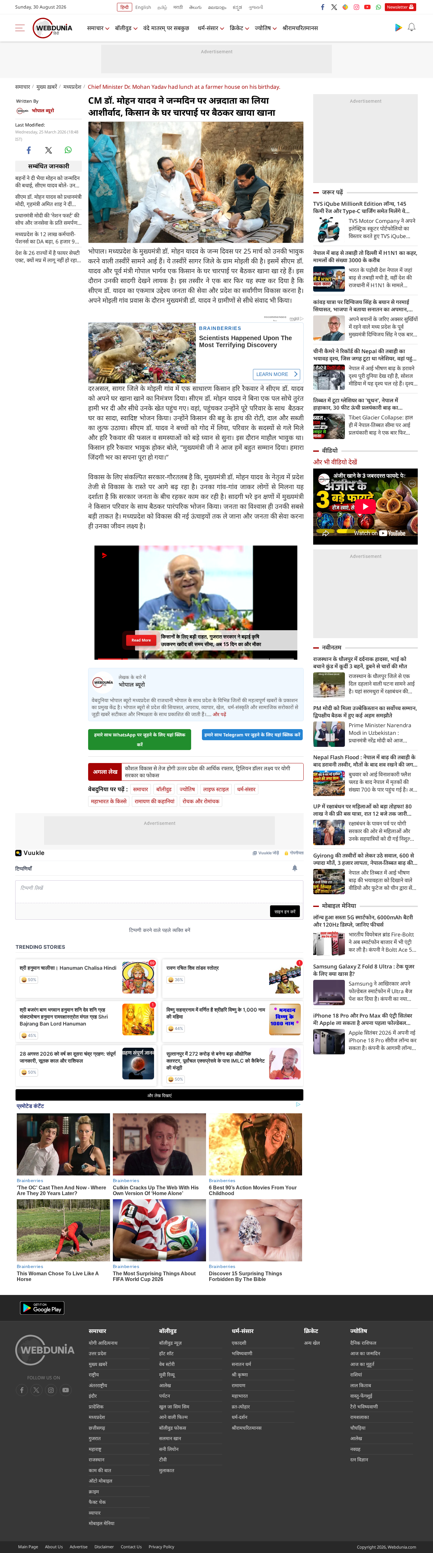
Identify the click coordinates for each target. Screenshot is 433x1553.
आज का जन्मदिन (365, 1353)
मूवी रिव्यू (167, 1374)
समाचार (95, 28)
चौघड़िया (357, 1428)
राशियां (356, 1374)
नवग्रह (355, 1449)
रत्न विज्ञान (359, 1459)
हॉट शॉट (166, 1353)
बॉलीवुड (123, 28)
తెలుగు (195, 7)
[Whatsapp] (378, 7)
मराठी (178, 7)
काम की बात (100, 1470)
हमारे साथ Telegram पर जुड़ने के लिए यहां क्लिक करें (252, 735)
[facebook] (323, 7)
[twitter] (334, 7)
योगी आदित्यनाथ (103, 1343)
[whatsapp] (68, 150)
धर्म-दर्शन (239, 1417)
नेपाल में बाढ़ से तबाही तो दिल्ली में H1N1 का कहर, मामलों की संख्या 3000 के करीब (365, 256)
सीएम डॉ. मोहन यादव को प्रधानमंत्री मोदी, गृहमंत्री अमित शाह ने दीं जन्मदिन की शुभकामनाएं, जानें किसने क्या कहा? (48, 200)
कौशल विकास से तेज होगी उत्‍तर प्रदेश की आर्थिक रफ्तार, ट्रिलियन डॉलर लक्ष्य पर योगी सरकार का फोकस (207, 772)
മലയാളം (217, 7)
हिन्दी (124, 7)
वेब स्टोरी (167, 1364)
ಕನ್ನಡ (237, 7)
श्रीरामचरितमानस (300, 28)
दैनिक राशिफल (363, 1343)
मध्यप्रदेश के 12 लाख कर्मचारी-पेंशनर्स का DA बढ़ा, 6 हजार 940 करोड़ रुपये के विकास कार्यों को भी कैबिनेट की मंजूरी (48, 237)
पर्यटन (164, 1396)
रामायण (238, 1385)
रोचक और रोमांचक (201, 801)
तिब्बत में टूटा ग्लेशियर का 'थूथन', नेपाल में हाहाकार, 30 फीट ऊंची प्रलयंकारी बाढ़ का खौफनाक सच (355, 404)
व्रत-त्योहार (241, 1406)
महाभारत (240, 1396)
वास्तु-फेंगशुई (361, 1396)
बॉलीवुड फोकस (172, 1428)
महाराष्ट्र (95, 1449)
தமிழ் (162, 7)
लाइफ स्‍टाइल (216, 789)
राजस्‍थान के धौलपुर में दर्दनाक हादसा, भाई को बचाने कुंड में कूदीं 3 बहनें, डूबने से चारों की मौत (360, 662)
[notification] (411, 27)
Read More (141, 640)
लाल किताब (360, 1385)
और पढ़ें (219, 714)
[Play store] (398, 27)
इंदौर (93, 1396)
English (143, 7)
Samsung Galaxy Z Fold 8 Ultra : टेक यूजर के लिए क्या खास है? (363, 970)
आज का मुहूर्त (362, 1364)
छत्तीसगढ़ (97, 1428)
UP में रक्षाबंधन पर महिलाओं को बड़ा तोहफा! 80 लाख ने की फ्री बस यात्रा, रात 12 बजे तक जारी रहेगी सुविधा (362, 810)
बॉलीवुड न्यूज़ (170, 1343)
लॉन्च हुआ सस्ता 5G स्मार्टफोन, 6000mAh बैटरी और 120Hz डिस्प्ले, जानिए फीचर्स (363, 921)
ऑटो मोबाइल (100, 1481)
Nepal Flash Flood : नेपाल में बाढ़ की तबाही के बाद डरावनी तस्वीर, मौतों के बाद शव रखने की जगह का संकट (364, 761)
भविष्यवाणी (242, 1353)
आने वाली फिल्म (173, 1417)
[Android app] (42, 1308)
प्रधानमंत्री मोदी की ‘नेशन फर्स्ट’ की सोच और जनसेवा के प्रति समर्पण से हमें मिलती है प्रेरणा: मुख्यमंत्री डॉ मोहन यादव (48, 218)
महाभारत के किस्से (108, 801)
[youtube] (367, 7)
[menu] (21, 28)
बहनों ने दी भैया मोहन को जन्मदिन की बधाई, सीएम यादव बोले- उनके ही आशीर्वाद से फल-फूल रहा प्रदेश (47, 181)
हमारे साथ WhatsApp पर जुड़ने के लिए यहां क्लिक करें (139, 739)
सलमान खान (170, 1438)
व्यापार (94, 1513)
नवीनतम (331, 647)
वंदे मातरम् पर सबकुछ (166, 28)
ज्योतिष (263, 28)
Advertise (78, 1547)
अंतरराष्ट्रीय (98, 1385)
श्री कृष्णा (240, 1374)
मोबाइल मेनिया (339, 906)
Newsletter (397, 7)
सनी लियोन (168, 1449)
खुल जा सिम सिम (174, 1406)
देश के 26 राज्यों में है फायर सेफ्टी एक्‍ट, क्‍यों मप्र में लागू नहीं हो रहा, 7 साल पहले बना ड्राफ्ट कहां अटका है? (47, 256)
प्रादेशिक (96, 1406)
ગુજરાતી (256, 7)
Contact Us (131, 1547)
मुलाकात (166, 1470)
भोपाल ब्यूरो (43, 110)
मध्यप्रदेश (72, 86)
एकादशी (239, 1343)
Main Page (28, 1547)
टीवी (163, 1459)
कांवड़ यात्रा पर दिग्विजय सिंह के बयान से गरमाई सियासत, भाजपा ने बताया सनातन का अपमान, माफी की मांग (361, 305)
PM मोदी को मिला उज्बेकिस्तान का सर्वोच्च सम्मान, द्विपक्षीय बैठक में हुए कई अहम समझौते (365, 711)
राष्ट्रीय (94, 1374)
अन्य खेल (312, 1343)
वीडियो (330, 450)
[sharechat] (345, 7)
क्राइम (94, 1491)
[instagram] (356, 7)
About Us (54, 1547)
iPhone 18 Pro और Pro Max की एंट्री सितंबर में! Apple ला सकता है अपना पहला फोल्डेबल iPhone (362, 1019)
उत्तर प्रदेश (97, 1353)
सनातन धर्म (241, 1364)
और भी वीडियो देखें (335, 462)
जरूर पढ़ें (332, 192)
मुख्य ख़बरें (46, 86)
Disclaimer (104, 1547)
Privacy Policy (161, 1547)
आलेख (165, 1385)
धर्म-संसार (208, 28)
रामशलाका (359, 1417)
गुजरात (95, 1438)
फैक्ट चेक (97, 1502)
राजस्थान (96, 1459)
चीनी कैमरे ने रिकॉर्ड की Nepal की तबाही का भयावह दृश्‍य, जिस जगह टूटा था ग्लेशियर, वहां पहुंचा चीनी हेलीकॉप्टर (365, 354)
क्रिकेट (236, 28)
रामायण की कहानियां (154, 801)
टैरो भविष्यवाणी (364, 1406)
